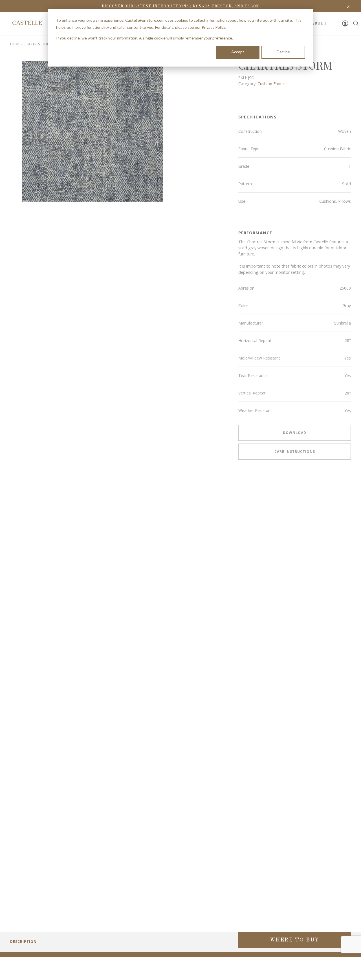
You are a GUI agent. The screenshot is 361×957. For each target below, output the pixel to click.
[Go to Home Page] (27, 22)
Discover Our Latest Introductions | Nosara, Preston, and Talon (180, 6)
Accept (237, 51)
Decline (283, 51)
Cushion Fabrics (272, 83)
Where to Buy (295, 939)
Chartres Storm (37, 44)
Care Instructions (294, 451)
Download (294, 432)
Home (15, 44)
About (319, 23)
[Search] (356, 23)
